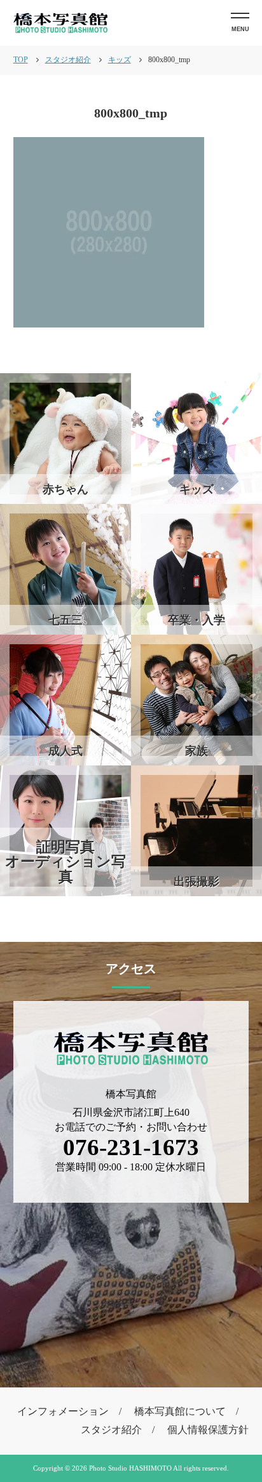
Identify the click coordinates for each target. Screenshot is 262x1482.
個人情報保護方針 (208, 1429)
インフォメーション (63, 1411)
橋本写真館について (180, 1411)
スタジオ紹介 (111, 1429)
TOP (20, 59)
